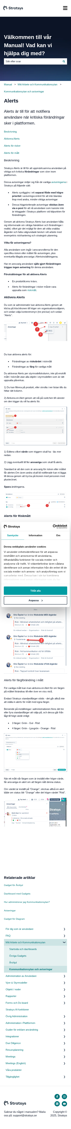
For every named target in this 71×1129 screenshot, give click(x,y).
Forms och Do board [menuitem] (17, 1002)
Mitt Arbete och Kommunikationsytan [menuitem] (25, 942)
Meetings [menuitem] (11, 1056)
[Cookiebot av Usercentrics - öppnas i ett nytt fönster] (52, 526)
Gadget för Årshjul (13, 885)
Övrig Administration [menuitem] (16, 1016)
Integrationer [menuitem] (12, 1036)
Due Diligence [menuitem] (13, 1043)
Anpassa (34, 600)
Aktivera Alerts (12, 138)
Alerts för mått (11, 153)
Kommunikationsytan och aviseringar (24, 91)
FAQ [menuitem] (8, 935)
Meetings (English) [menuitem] (16, 1063)
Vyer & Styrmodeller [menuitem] (16, 982)
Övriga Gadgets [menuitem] (17, 955)
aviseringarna (58, 182)
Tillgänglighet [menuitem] (12, 1076)
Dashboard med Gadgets (17, 893)
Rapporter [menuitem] (11, 996)
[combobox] (32, 61)
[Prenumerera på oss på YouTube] (64, 1103)
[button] (64, 929)
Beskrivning (10, 131)
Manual (8, 84)
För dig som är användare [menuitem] (19, 929)
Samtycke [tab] (12, 535)
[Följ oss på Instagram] (64, 1096)
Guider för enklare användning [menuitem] (22, 1029)
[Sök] (64, 61)
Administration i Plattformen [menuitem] (20, 1023)
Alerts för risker (12, 145)
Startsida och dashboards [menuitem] (23, 949)
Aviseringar (10, 910)
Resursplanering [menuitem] (14, 1049)
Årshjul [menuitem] (13, 962)
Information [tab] (35, 535)
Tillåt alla (35, 590)
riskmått (31, 290)
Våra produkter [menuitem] (14, 1070)
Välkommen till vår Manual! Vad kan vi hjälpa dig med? (28, 45)
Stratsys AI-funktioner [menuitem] (17, 1009)
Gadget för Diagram (14, 919)
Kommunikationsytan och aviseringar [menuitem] (30, 969)
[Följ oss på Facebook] (57, 1096)
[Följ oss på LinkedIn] (57, 1103)
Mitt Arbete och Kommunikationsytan (37, 84)
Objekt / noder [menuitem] (13, 989)
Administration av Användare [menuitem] (21, 976)
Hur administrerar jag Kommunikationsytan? (27, 902)
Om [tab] (58, 535)
